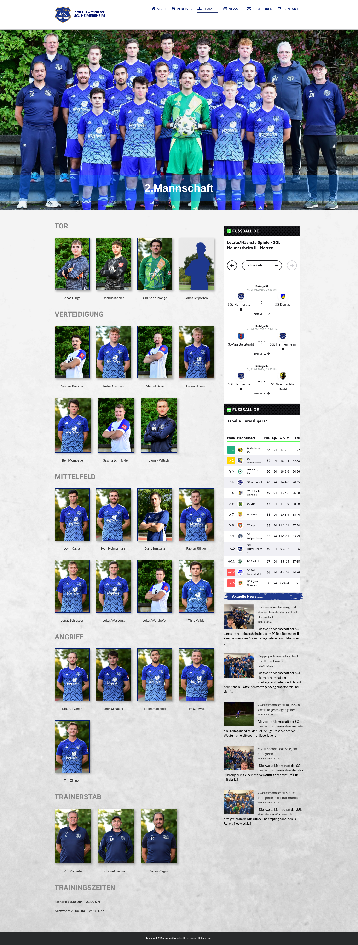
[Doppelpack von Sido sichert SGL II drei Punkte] (239, 665)
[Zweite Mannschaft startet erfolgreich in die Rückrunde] (239, 802)
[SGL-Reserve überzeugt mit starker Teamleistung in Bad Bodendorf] (239, 616)
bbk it (180, 937)
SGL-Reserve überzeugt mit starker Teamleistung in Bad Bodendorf (277, 612)
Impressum (190, 937)
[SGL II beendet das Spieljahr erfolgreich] (239, 758)
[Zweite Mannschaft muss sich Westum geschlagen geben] (239, 714)
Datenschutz (205, 937)
